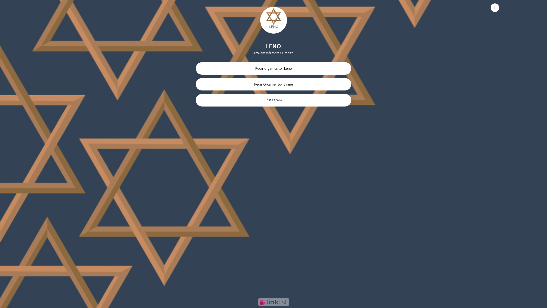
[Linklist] (273, 302)
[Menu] (495, 7)
